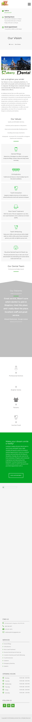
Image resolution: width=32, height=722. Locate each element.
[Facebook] (4, 705)
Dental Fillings (7, 644)
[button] (1, 322)
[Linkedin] (13, 705)
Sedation (6, 661)
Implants (6, 666)
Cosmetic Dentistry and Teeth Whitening (14, 655)
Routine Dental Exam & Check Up (12, 652)
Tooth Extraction (8, 658)
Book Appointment (11, 27)
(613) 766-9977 (8, 13)
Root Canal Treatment (9, 650)
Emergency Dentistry (9, 663)
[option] (16, 310)
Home (11, 44)
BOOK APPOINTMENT (16, 475)
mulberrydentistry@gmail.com (13, 632)
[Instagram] (8, 705)
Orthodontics (7, 647)
